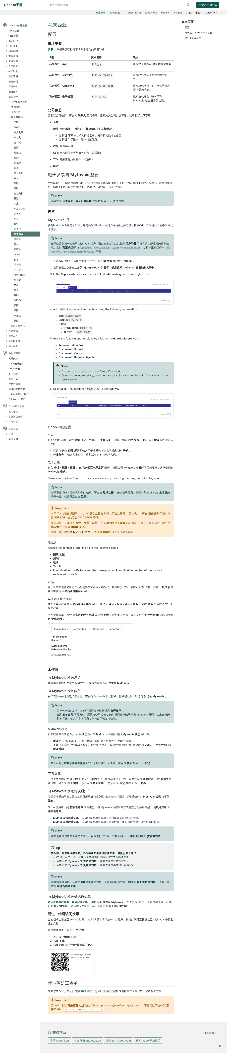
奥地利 (17, 137)
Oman (17, 254)
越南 (16, 320)
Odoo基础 (13, 30)
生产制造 (13, 71)
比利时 (17, 142)
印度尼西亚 (20, 208)
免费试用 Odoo (208, 5)
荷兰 (16, 244)
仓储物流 (13, 66)
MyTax (111, 243)
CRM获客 (13, 50)
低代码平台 (14, 340)
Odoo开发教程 (16, 406)
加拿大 (17, 152)
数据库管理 (14, 353)
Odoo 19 (211, 12)
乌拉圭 (17, 315)
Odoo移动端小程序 (19, 394)
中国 (16, 122)
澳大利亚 (18, 132)
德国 (16, 188)
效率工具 (13, 335)
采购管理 (13, 61)
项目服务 (13, 91)
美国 (16, 310)
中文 (198, 12)
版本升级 (13, 378)
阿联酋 (17, 300)
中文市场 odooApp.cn (87, 1040)
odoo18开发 (151, 12)
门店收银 (13, 45)
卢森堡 (17, 229)
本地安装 (13, 373)
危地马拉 (18, 193)
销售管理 (13, 35)
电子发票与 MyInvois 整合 (198, 32)
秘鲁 (16, 259)
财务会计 (13, 96)
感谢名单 (13, 428)
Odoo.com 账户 (17, 399)
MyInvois (65, 710)
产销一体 (13, 86)
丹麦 (16, 167)
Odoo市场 (114, 12)
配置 (187, 27)
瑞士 (16, 290)
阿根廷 (17, 127)
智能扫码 (13, 81)
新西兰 (17, 249)
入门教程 (13, 411)
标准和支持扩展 (17, 389)
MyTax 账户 (80, 532)
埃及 (16, 178)
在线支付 (15, 111)
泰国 (16, 295)
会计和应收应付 (19, 101)
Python (165, 12)
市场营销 (13, 56)
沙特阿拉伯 (20, 274)
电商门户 (13, 40)
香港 (16, 198)
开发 (10, 434)
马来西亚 (18, 234)
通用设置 (13, 346)
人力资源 (13, 330)
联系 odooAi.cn (59, 1040)
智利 (16, 157)
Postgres (177, 12)
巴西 (16, 147)
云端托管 (13, 358)
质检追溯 (13, 76)
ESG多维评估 (18, 325)
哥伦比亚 (18, 162)
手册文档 (13, 439)
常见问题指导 (15, 416)
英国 (16, 305)
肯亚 (16, 223)
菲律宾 (17, 264)
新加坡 (17, 279)
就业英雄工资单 (193, 37)
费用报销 (15, 106)
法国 (16, 183)
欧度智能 (100, 12)
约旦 (16, 218)
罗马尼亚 (18, 269)
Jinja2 (189, 12)
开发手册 (13, 421)
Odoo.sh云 (14, 368)
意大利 (17, 213)
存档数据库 (14, 383)
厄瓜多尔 (18, 172)
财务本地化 (17, 117)
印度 (16, 203)
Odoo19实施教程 (18, 25)
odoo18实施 (134, 12)
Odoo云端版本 (16, 363)
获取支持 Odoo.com (118, 1040)
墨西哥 (17, 239)
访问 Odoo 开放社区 (148, 1040)
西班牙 (17, 284)
